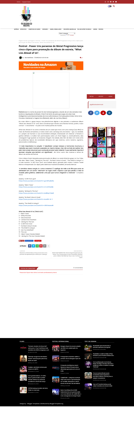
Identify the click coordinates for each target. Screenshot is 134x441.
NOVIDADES (45, 29)
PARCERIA (101, 29)
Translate (72, 35)
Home (18, 2)
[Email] (44, 245)
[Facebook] (29, 245)
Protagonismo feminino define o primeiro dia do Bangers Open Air (70, 357)
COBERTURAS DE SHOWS (34, 29)
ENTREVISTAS (23, 29)
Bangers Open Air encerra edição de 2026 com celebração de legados (71, 348)
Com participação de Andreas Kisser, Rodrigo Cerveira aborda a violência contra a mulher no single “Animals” (103, 364)
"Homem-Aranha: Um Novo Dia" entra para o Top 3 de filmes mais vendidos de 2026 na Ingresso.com (38, 348)
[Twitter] (33, 245)
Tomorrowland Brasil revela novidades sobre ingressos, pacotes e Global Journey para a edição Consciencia (103, 375)
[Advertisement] (51, 328)
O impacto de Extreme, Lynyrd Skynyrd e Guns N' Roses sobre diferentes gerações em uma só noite (70, 368)
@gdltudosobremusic (96, 104)
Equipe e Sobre (26, 2)
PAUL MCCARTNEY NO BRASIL (84, 29)
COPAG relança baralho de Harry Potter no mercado (38, 389)
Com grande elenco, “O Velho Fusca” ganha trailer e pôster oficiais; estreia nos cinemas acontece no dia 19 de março (37, 378)
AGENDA (95, 29)
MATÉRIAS (16, 29)
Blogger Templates (33, 404)
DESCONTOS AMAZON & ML (70, 29)
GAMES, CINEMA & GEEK (55, 29)
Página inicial (23, 41)
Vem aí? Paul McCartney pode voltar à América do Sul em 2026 (102, 385)
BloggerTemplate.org (56, 404)
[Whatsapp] (37, 245)
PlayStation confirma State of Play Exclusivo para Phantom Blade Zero (103, 354)
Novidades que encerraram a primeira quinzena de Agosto (102, 346)
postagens (31, 41)
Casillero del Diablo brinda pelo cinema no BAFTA (37, 368)
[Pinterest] (41, 245)
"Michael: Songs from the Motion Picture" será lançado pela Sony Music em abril (37, 358)
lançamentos (29, 241)
